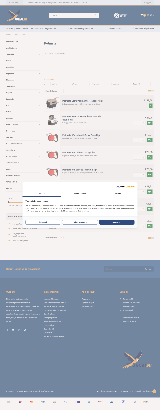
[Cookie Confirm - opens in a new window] (125, 186)
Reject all (43, 222)
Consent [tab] (41, 194)
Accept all (116, 222)
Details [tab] (118, 194)
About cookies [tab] (80, 194)
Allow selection (80, 222)
